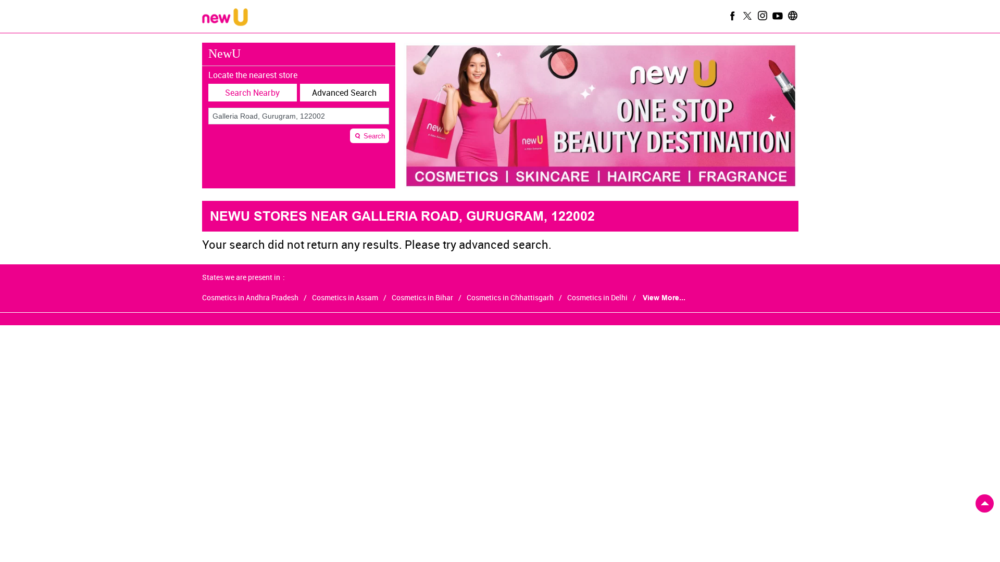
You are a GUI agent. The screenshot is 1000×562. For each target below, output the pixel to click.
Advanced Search (344, 92)
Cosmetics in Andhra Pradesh (250, 297)
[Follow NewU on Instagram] (761, 15)
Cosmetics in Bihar (422, 297)
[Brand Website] (791, 15)
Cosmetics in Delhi (597, 297)
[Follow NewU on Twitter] (746, 15)
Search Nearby (252, 92)
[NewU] (225, 18)
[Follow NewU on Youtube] (776, 15)
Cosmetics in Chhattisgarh (510, 297)
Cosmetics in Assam (345, 297)
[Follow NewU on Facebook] (731, 15)
